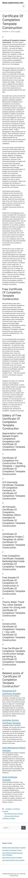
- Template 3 (8, 809)
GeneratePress (14, 875)
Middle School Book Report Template (14, 847)
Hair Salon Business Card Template (13, 860)
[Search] (23, 828)
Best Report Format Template (13, 813)
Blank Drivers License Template (12, 857)
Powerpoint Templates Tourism (12, 850)
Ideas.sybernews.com (12, 3)
